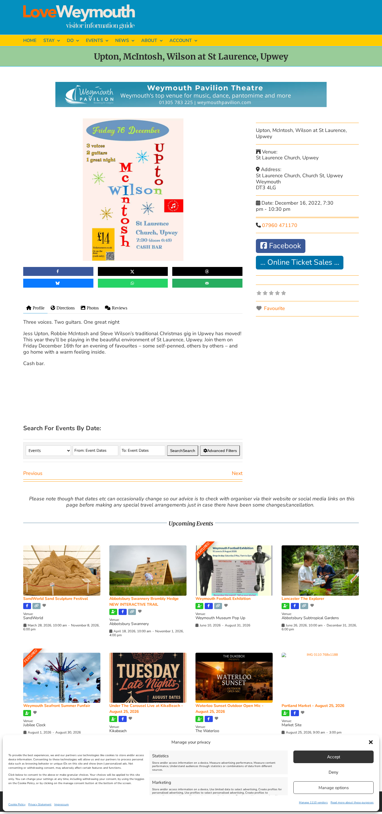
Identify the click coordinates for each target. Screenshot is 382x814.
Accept (333, 756)
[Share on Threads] (207, 271)
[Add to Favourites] (45, 605)
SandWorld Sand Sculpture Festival (55, 598)
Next (237, 473)
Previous (33, 473)
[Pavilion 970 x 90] (191, 84)
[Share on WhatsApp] (133, 283)
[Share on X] (133, 271)
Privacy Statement (39, 804)
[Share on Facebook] (58, 271)
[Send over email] (207, 283)
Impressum (61, 804)
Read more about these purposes (352, 802)
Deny (333, 772)
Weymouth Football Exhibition (223, 598)
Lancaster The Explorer (303, 598)
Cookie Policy (16, 804)
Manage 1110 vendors (313, 802)
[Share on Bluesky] (58, 283)
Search (182, 450)
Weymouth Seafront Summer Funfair (56, 705)
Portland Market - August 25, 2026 (313, 705)
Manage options (334, 788)
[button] (371, 742)
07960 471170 (279, 225)
